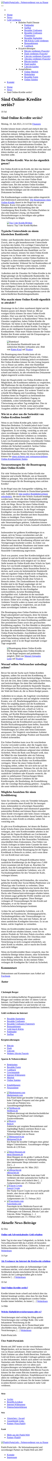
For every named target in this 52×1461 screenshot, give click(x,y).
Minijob (10, 1077)
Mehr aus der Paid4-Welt (18, 1435)
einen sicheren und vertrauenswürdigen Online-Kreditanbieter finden (24, 457)
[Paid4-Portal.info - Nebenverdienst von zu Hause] (24, 2)
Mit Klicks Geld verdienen (36, 40)
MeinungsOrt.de (14, 1139)
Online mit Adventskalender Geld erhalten (21, 1234)
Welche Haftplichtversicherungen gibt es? (21, 1312)
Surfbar (27, 27)
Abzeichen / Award (16, 1418)
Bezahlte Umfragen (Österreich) (33, 34)
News (9, 17)
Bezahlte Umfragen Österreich (21, 1024)
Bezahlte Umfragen (33, 30)
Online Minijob (31, 72)
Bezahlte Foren (31, 77)
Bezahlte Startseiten (33, 38)
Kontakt (10, 82)
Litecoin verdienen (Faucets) (37, 56)
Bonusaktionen (31, 43)
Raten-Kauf (16, 349)
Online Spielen (31, 79)
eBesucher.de (13, 1172)
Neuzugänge (12, 1087)
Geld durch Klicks (15, 1029)
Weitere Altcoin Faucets (18, 1053)
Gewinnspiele (13, 1072)
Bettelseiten (29, 74)
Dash (9, 1048)
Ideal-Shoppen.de (15, 1154)
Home (10, 15)
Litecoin (10, 1051)
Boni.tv (10, 1123)
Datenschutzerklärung (17, 1407)
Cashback (28, 46)
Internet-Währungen (16, 1075)
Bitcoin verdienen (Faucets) (36, 51)
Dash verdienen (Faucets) (36, 53)
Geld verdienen (14, 20)
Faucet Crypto (13, 1188)
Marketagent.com (15, 1095)
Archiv (10, 1399)
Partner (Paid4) (14, 1437)
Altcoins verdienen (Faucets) (37, 59)
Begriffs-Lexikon (15, 1402)
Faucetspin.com (14, 1203)
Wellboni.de (12, 1110)
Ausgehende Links (15, 1421)
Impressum (12, 1457)
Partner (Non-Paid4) (16, 1423)
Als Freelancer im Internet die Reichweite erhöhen (25, 1261)
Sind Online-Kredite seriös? (14, 1287)
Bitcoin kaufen (31, 61)
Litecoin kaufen (31, 66)
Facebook (5, 976)
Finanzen (36, 124)
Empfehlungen (13, 1085)
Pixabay (29, 349)
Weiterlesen (6, 1250)
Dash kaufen (30, 64)
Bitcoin (10, 1045)
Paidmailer (29, 25)
